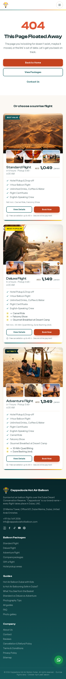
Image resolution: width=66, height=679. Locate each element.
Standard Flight (11, 543)
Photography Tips (12, 600)
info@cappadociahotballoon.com (20, 521)
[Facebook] (9, 527)
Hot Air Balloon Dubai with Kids (18, 582)
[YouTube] (19, 527)
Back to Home (33, 62)
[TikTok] (14, 527)
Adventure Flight (11, 552)
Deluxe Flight (9, 548)
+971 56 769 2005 (12, 518)
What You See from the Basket (18, 591)
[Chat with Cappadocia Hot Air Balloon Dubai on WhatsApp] (58, 660)
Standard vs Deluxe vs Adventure (19, 595)
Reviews (7, 639)
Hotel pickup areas (12, 566)
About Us (8, 629)
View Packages (33, 72)
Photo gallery (9, 614)
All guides (8, 605)
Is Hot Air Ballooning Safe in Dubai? (20, 586)
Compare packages (13, 557)
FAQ (5, 609)
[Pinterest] (24, 527)
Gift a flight (9, 562)
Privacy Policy (10, 653)
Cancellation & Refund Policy (17, 643)
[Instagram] (4, 527)
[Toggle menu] (59, 5)
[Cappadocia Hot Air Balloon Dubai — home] (5, 5)
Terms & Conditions (13, 648)
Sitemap (7, 657)
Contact (7, 634)
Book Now (47, 209)
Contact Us (33, 81)
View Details (19, 209)
